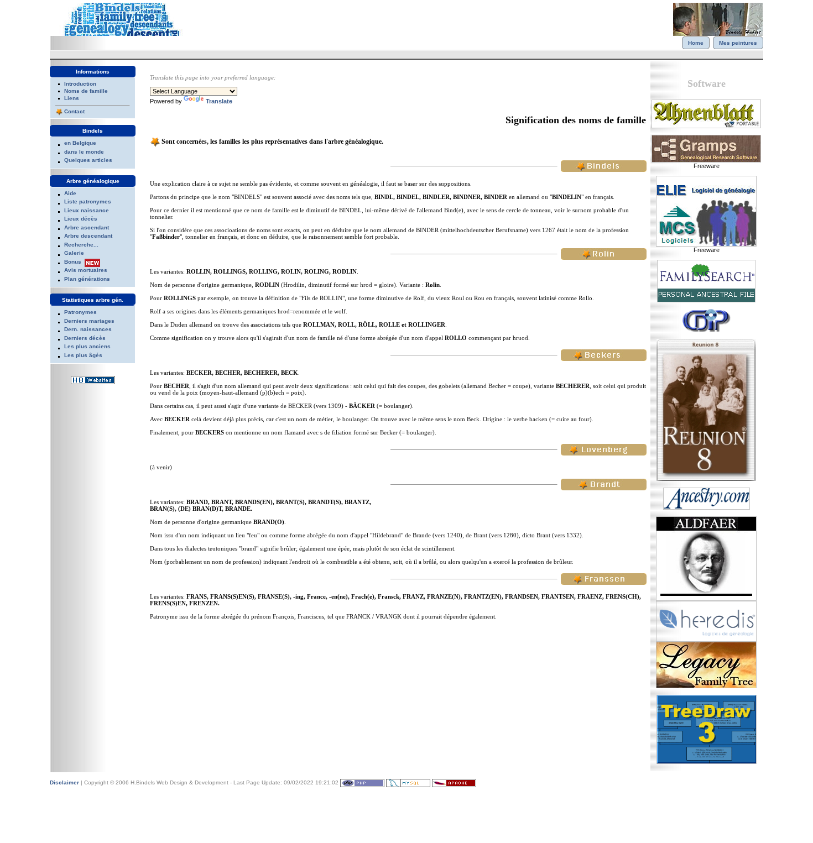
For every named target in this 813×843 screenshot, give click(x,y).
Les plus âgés (83, 355)
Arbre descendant (88, 236)
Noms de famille (86, 91)
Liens (71, 98)
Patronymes (80, 312)
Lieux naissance (86, 210)
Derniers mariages (89, 321)
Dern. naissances (88, 329)
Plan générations (87, 279)
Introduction (80, 84)
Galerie (74, 253)
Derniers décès (85, 338)
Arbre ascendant (86, 227)
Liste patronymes (87, 201)
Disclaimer (64, 782)
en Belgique (80, 143)
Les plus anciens (87, 346)
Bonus (72, 262)
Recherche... (81, 245)
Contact (74, 111)
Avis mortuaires (85, 270)
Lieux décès (80, 219)
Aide (70, 193)
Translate (219, 101)
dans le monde (84, 152)
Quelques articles (88, 160)
